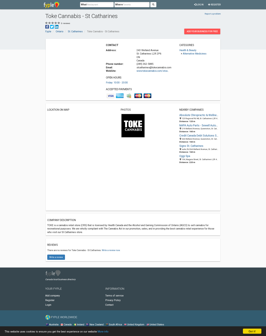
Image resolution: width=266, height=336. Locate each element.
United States (156, 324)
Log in (200, 4)
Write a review (56, 257)
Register (215, 4)
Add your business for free (202, 31)
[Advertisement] (73, 61)
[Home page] (51, 4)
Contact (109, 304)
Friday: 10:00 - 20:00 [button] (117, 82)
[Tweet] (52, 26)
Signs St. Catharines (191, 145)
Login (48, 304)
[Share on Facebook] (47, 26)
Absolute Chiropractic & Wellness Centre (199, 115)
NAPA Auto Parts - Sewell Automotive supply (199, 125)
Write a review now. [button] (111, 250)
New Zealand (96, 324)
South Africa (115, 324)
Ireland (80, 324)
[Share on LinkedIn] (56, 26)
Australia (53, 324)
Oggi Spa (184, 156)
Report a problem (213, 13)
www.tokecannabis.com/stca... (153, 70)
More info (103, 331)
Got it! (252, 331)
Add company (52, 295)
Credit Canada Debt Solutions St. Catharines (199, 135)
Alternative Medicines (194, 53)
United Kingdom (135, 324)
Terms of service (114, 295)
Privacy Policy (113, 300)
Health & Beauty (187, 50)
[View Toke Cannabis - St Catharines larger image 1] (133, 125)
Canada (67, 324)
